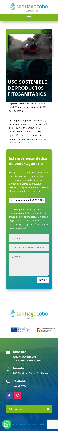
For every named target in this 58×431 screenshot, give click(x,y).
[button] (6, 424)
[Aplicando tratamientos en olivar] (30, 57)
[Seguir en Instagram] (17, 395)
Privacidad (25, 424)
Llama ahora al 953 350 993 (29, 200)
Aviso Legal (11, 424)
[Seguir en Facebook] (9, 395)
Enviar (43, 279)
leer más (28, 142)
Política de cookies (42, 424)
